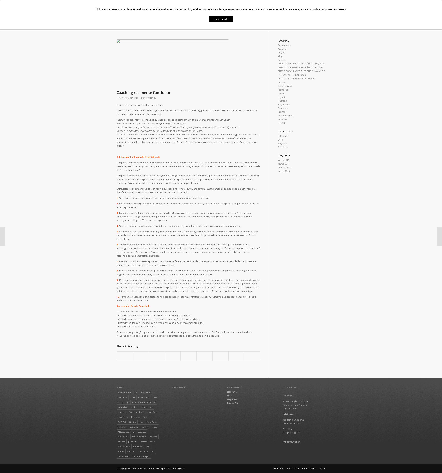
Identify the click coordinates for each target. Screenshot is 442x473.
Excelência (123, 417)
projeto (121, 441)
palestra (153, 436)
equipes (134, 407)
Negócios (282, 143)
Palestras (283, 108)
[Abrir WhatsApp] (433, 464)
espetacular (146, 407)
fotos (145, 417)
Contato (282, 60)
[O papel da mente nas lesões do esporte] (439, 236)
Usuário (282, 123)
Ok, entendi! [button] (221, 19)
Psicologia (283, 147)
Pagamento (284, 104)
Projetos (282, 111)
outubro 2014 (285, 167)
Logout (281, 97)
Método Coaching (126, 431)
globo (141, 422)
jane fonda (152, 422)
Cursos (281, 82)
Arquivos (282, 48)
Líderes (145, 426)
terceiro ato (123, 456)
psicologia (132, 441)
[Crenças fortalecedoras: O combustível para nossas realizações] (2, 236)
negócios (142, 431)
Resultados (138, 446)
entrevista (122, 407)
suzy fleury (143, 451)
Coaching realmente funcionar (143, 92)
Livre (136, 97)
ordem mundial (139, 436)
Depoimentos (285, 85)
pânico (144, 441)
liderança (134, 426)
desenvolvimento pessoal (144, 402)
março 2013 (284, 171)
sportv (121, 451)
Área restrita (284, 45)
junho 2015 (283, 160)
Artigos (281, 52)
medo (154, 426)
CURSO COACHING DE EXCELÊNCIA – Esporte (300, 67)
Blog (280, 56)
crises (154, 397)
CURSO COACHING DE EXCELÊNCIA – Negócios (301, 63)
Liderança (283, 136)
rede (152, 441)
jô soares (122, 426)
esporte (121, 412)
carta (132, 397)
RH (148, 446)
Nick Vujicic (123, 436)
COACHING (143, 397)
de (128, 402)
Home (281, 93)
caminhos (122, 397)
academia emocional (127, 392)
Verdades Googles (140, 456)
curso (120, 402)
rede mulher (124, 446)
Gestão (132, 422)
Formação (283, 89)
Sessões (282, 119)
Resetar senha (285, 115)
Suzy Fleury (150, 97)
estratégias (152, 412)
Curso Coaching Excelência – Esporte (297, 78)
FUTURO (122, 422)
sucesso (130, 451)
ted (152, 451)
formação (135, 417)
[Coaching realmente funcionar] (188, 64)
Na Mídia (282, 100)
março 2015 (284, 163)
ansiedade (145, 392)
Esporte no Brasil (136, 412)
